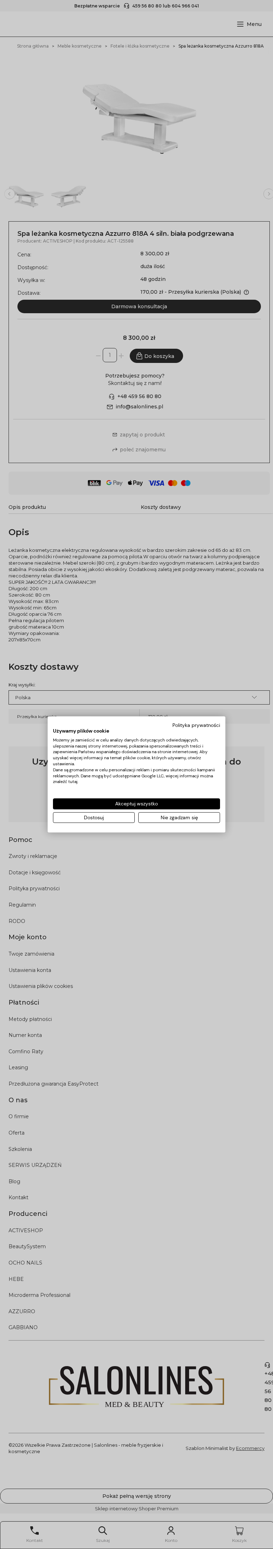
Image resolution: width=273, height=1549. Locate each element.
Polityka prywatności (196, 725)
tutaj (72, 782)
